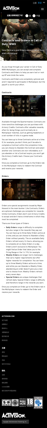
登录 (40, 3)
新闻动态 (5, 340)
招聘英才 (5, 324)
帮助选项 (5, 356)
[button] (44, 3)
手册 (3, 360)
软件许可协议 (6, 364)
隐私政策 (5, 383)
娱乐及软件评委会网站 (9, 391)
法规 (3, 375)
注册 (35, 3)
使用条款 (5, 379)
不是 (38, 16)
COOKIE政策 (6, 387)
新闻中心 (5, 328)
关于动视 (5, 320)
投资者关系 (5, 336)
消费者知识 (5, 332)
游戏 (3, 352)
